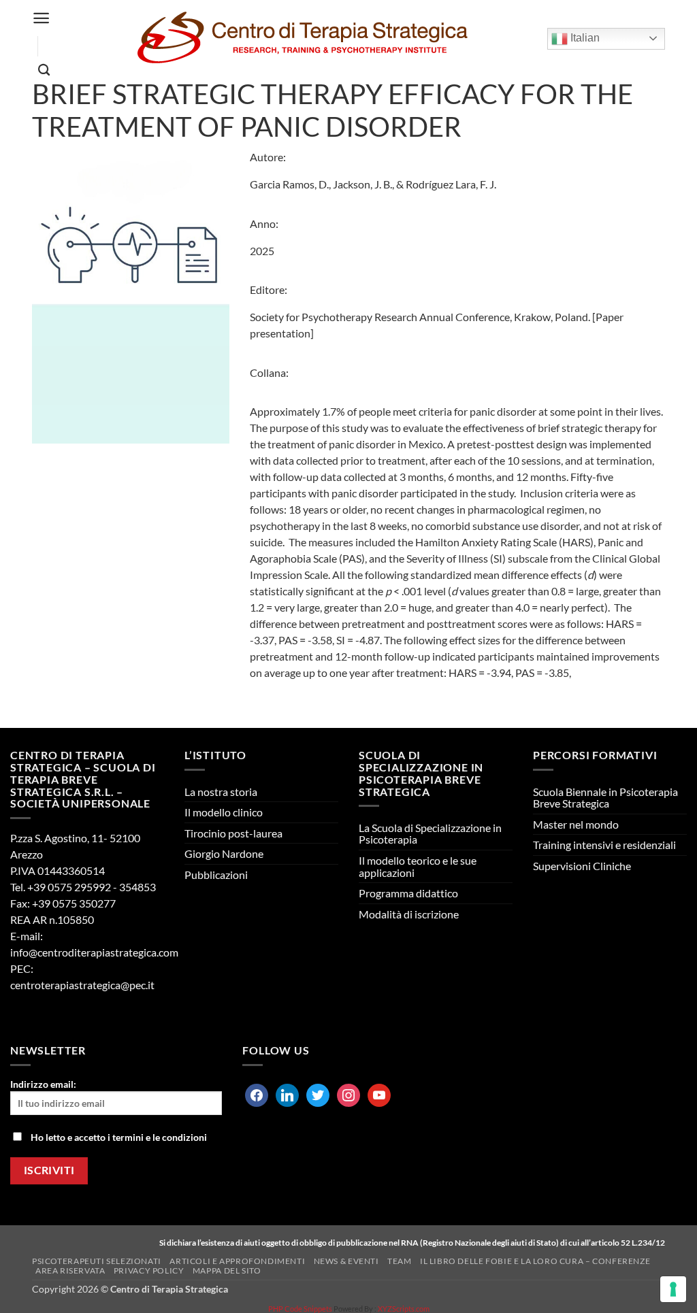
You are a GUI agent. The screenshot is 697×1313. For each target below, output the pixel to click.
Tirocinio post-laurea (233, 833)
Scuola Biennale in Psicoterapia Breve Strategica (605, 797)
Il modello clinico (223, 811)
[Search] (44, 70)
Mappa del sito (227, 1270)
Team (399, 1261)
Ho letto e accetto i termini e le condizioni (119, 1137)
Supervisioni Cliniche (582, 865)
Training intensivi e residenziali (604, 844)
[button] (41, 18)
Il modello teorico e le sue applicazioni (417, 866)
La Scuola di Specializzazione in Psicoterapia (430, 833)
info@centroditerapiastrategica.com (94, 952)
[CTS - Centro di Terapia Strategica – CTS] (302, 38)
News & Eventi (346, 1261)
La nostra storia (220, 791)
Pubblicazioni (216, 874)
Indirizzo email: (43, 1084)
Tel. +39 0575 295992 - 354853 (83, 886)
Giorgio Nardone (223, 853)
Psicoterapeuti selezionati (96, 1261)
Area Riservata (70, 1270)
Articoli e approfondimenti (237, 1261)
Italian (584, 38)
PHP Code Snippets (300, 1308)
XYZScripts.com (403, 1308)
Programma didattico (408, 892)
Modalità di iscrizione (409, 914)
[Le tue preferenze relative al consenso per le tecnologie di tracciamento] (673, 1289)
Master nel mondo (576, 824)
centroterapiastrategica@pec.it (82, 984)
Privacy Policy (149, 1270)
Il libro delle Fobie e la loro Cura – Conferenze (535, 1261)
